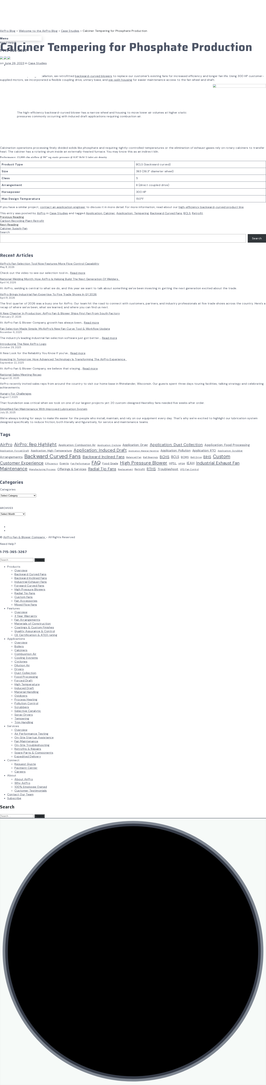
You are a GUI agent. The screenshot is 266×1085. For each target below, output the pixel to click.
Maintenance (14, 469)
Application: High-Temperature (51, 450)
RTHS (151, 469)
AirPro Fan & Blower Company (24, 537)
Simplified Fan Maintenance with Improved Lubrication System (43, 409)
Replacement (125, 469)
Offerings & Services (71, 469)
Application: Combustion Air (77, 445)
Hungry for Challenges (15, 394)
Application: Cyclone (109, 445)
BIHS (207, 456)
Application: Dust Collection (176, 444)
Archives (6, 508)
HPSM (181, 463)
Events (64, 463)
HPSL (173, 463)
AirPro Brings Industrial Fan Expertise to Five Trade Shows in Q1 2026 (48, 294)
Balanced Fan (134, 457)
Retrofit (197, 213)
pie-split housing (120, 80)
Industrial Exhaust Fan (218, 463)
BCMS (185, 457)
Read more (77, 273)
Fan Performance (80, 463)
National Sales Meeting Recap (20, 375)
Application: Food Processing (227, 445)
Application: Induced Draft (100, 450)
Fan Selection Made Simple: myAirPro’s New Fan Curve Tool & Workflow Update (55, 329)
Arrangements (11, 457)
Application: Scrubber (230, 450)
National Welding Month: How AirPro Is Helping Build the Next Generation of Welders (60, 279)
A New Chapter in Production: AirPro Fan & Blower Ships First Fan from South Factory (60, 313)
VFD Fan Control (189, 469)
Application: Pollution (176, 450)
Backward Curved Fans (166, 213)
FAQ (96, 463)
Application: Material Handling (143, 451)
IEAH (190, 463)
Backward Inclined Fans (103, 456)
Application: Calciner (100, 213)
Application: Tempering (132, 213)
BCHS (164, 456)
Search (5, 232)
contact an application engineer (63, 207)
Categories (8, 489)
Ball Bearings (150, 457)
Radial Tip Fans (102, 468)
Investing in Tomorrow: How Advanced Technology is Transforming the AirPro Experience (63, 359)
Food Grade (110, 463)
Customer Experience (22, 463)
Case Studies (37, 63)
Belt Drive (196, 457)
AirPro (41, 213)
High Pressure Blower (143, 463)
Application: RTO (204, 450)
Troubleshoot (168, 469)
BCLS (187, 213)
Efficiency (51, 463)
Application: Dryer (135, 445)
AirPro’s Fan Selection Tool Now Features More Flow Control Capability (49, 264)
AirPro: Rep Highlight (35, 444)
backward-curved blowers (93, 76)
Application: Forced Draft (14, 450)
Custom (221, 456)
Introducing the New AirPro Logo (23, 344)
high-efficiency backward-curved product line (211, 207)
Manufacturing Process (42, 469)
